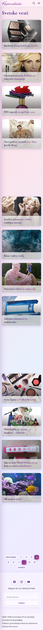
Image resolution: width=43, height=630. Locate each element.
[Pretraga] (34, 3)
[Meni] (39, 3)
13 (29, 562)
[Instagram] (21, 582)
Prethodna (11, 557)
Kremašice (17, 620)
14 (34, 562)
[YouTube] (29, 582)
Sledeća (21, 567)
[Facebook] (14, 582)
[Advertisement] (21, 173)
